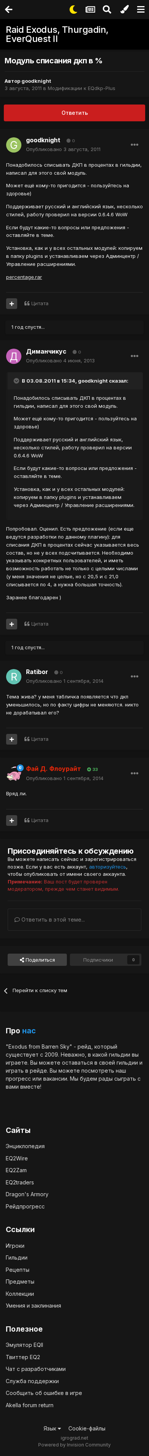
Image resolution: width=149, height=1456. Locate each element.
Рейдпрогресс (25, 1206)
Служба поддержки (32, 1381)
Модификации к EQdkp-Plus (81, 88)
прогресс (18, 1078)
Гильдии (17, 1257)
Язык (51, 1428)
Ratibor (37, 672)
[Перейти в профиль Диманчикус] (13, 356)
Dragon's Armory (27, 1194)
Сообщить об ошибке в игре (44, 1393)
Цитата (40, 303)
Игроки (15, 1245)
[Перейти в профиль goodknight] (13, 145)
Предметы (20, 1281)
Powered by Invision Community (74, 1445)
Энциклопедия (25, 1146)
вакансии (55, 1078)
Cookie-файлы (86, 1428)
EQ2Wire (17, 1158)
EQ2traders (20, 1182)
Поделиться (39, 960)
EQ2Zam (16, 1170)
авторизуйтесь (107, 867)
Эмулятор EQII (24, 1345)
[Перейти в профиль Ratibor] (13, 676)
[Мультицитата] (11, 303)
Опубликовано (63, 149)
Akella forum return (29, 1405)
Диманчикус (46, 351)
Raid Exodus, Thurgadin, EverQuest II (57, 34)
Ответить (75, 112)
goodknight (36, 81)
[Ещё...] (134, 145)
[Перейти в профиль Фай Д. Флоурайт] (13, 773)
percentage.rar (24, 277)
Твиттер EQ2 (23, 1357)
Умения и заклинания (33, 1305)
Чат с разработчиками (36, 1369)
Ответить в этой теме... (52, 919)
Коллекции (20, 1293)
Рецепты (17, 1269)
